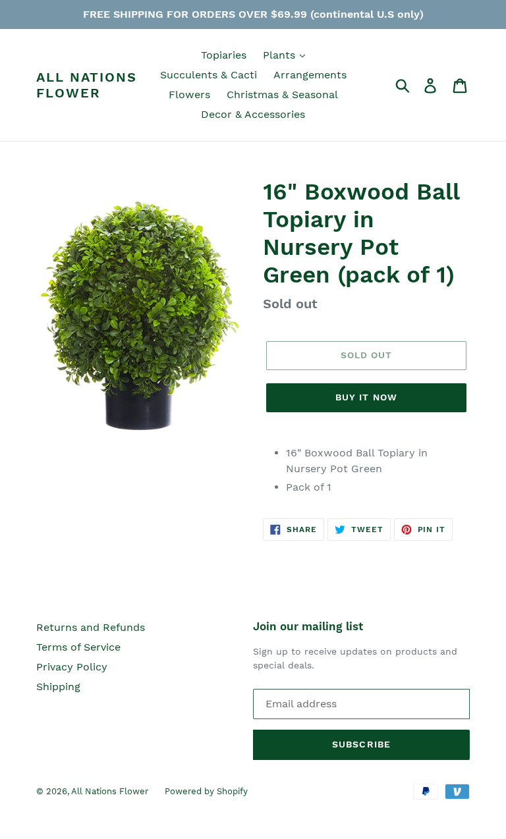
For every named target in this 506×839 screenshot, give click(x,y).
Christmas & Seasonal (282, 94)
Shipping (58, 686)
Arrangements (310, 74)
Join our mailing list (308, 626)
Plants (280, 55)
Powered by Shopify (206, 791)
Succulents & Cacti (208, 74)
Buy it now (366, 397)
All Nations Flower (86, 85)
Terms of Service (78, 647)
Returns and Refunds (90, 627)
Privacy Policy (71, 667)
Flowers (189, 94)
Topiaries (223, 55)
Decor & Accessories (253, 114)
